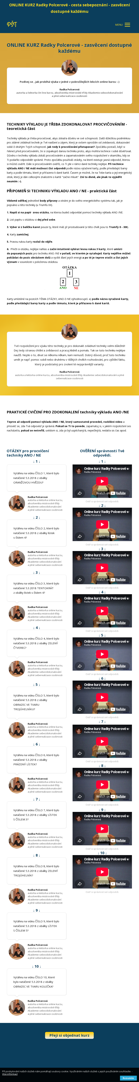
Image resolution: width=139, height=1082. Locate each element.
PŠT (11, 25)
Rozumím (128, 1078)
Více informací (10, 1074)
